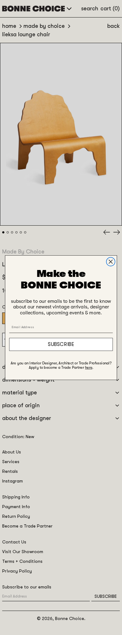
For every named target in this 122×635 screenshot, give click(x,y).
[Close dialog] (110, 261)
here (88, 367)
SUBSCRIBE (61, 344)
